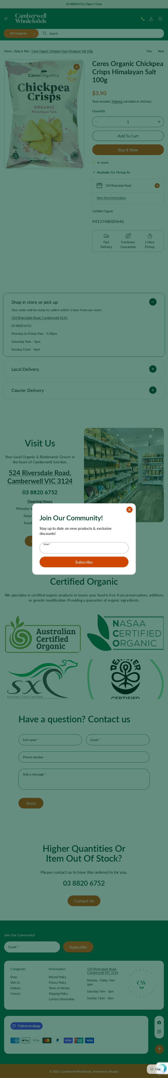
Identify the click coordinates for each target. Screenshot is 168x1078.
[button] (129, 510)
